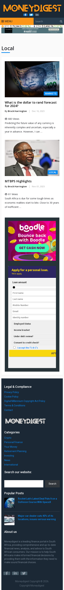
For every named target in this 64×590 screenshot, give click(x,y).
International (11, 464)
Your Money (10, 446)
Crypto (7, 437)
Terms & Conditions (14, 405)
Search (52, 483)
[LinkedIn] (15, 573)
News (7, 460)
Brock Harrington (17, 111)
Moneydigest (22, 581)
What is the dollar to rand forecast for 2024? (31, 104)
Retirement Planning (15, 451)
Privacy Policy (11, 392)
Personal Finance (13, 442)
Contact (8, 410)
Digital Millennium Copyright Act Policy (24, 401)
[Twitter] (23, 573)
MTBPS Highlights (18, 181)
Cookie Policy (11, 396)
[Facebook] (6, 573)
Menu (8, 21)
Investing (9, 455)
